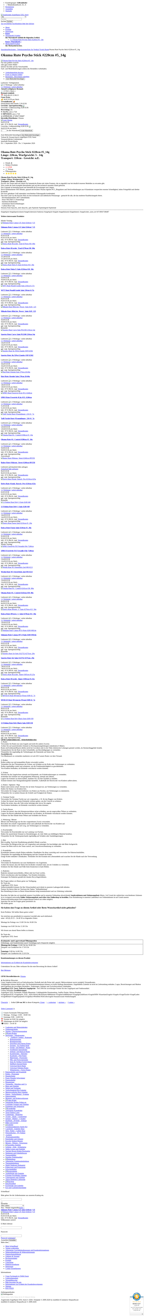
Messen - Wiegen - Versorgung (16, 1143)
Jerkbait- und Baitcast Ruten (20, 1052)
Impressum (9, 31)
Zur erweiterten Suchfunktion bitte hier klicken (17, 24)
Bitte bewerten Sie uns (13, 1282)
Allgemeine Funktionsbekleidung (17, 1161)
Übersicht (4, 1002)
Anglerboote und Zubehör (14, 1173)
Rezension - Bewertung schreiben (17, 77)
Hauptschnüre (10, 1076)
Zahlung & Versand (12, 1256)
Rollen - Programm (12, 1074)
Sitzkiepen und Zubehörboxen (16, 1153)
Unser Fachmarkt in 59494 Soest (17, 1276)
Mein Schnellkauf (11, 1246)
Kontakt (8, 29)
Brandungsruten (15, 1041)
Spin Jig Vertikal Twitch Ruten (21, 1062)
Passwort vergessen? (8, 1238)
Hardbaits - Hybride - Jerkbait (16, 1121)
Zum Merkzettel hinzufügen (30, 135)
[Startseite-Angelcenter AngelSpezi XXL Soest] (14, 15)
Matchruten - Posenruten (18, 1058)
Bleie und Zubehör (12, 1086)
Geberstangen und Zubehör (15, 1177)
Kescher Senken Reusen (14, 1141)
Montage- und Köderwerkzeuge (16, 1098)
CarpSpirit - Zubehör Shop (14, 1129)
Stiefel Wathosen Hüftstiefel (15, 1165)
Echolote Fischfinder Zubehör (16, 1175)
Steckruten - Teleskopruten (14, 1035)
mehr (21, 1208)
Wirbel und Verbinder (13, 1088)
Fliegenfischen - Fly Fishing (15, 1133)
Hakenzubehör (10, 1096)
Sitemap (8, 1286)
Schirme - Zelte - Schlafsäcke (15, 1147)
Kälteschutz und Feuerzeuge (15, 1167)
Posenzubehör (10, 1080)
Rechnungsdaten (11, 1258)
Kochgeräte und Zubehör (14, 1186)
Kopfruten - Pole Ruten (18, 1056)
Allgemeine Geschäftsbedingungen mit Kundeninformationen (27, 1250)
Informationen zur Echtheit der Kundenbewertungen (19, 963)
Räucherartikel (10, 1184)
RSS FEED (9, 1288)
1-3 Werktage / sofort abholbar (11, 87)
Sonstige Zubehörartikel (13, 1157)
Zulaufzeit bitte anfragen (9, 469)
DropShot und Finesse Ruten (20, 1044)
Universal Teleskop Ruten (19, 1068)
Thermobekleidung (12, 1163)
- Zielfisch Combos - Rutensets (21, 1037)
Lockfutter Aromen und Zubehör (17, 1104)
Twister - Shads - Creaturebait (16, 1117)
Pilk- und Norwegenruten (19, 1060)
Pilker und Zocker (11, 1123)
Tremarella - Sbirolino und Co (16, 1084)
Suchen (9, 21)
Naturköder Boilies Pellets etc (15, 1102)
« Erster (42, 1002)
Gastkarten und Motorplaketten (16, 1027)
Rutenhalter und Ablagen (14, 1139)
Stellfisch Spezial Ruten (18, 1064)
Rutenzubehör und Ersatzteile (15, 1072)
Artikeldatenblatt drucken (14, 73)
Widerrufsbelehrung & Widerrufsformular (20, 1252)
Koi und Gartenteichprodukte (15, 1188)
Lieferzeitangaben (11, 1278)
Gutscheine (9, 1262)
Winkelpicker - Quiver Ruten (20, 1070)
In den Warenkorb (26, 130)
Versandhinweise (11, 1280)
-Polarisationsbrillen (12, 1137)
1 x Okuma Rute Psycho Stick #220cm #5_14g (26, 40)
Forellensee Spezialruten (18, 1050)
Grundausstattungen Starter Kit (16, 1127)
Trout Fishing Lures (12, 1113)
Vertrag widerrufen (12, 1248)
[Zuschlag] (30, 126)
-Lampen (8, 1135)
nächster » (62, 1002)
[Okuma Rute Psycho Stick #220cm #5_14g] (17, 61)
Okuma (23, 976)
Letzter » (71, 1002)
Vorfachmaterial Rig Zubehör (15, 1090)
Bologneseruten (15, 1039)
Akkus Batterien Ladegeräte (15, 1179)
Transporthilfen (10, 1155)
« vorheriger (51, 1002)
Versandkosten (23, 124)
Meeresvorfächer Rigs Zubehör (16, 1092)
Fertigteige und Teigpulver (14, 1106)
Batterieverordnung (12, 1264)
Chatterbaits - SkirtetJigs (14, 1115)
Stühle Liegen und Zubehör (15, 1149)
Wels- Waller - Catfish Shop (15, 1131)
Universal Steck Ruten (18, 1066)
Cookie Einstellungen (13, 1268)
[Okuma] (6, 120)
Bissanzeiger (9, 1082)
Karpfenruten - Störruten (18, 1054)
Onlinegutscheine (11, 1029)
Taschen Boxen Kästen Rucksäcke (17, 1151)
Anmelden (12, 1240)
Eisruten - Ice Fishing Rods (19, 1046)
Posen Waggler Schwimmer (15, 1078)
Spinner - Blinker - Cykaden (15, 1119)
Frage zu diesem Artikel (13, 75)
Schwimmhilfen (11, 1169)
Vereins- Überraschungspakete (16, 1031)
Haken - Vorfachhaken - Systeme (17, 1094)
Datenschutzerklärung (13, 1254)
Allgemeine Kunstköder (13, 1110)
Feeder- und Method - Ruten (20, 1048)
